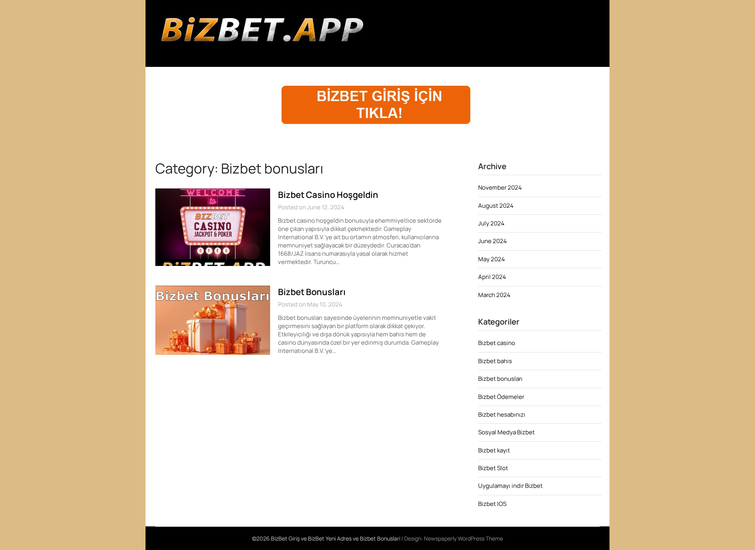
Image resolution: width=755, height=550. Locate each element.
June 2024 (492, 241)
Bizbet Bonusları (312, 292)
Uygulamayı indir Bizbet (510, 486)
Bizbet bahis (495, 361)
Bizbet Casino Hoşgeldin (328, 195)
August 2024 (496, 205)
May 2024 (491, 259)
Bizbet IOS (492, 504)
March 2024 (494, 295)
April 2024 (492, 277)
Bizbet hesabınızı (501, 414)
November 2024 (500, 187)
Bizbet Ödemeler (501, 397)
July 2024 (491, 223)
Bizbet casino (496, 343)
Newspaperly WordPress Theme (463, 538)
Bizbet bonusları (500, 379)
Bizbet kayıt (494, 450)
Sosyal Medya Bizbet (506, 432)
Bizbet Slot (493, 468)
